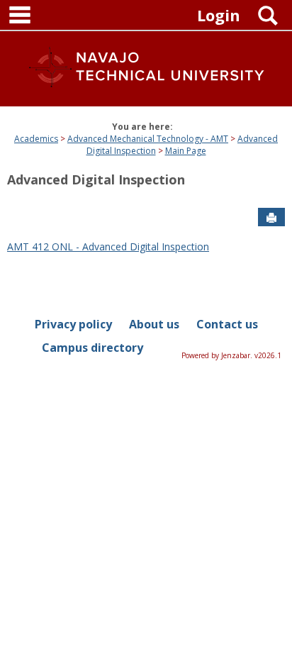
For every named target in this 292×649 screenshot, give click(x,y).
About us (154, 324)
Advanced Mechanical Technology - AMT (147, 139)
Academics (36, 139)
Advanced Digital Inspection (96, 179)
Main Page (185, 151)
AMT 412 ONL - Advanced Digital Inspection (108, 246)
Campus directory (92, 347)
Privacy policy (73, 324)
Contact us (227, 324)
